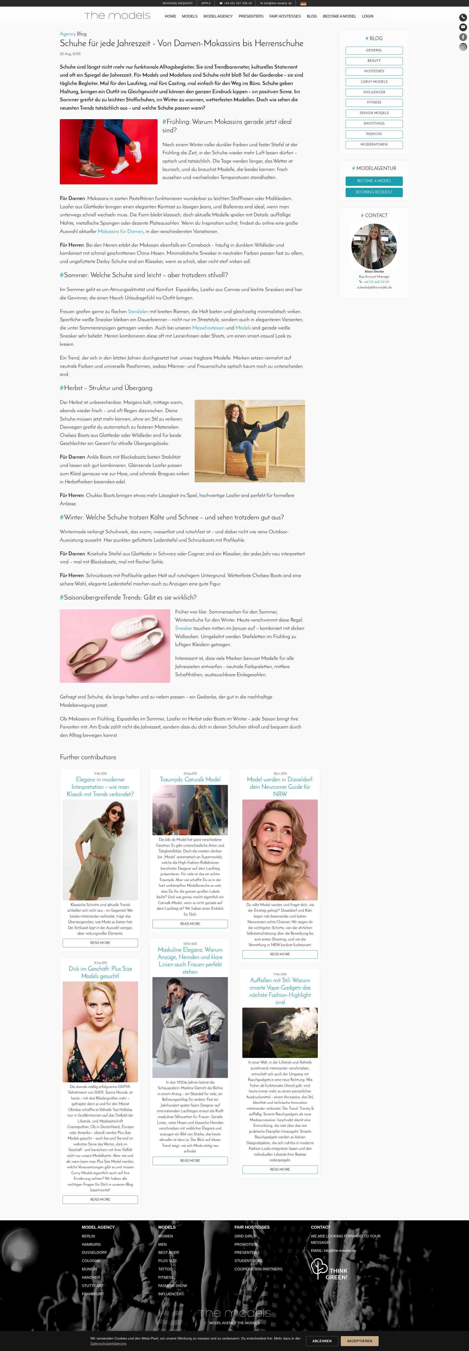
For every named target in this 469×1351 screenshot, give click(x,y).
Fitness (166, 1277)
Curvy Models (374, 82)
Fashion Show (172, 1286)
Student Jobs (248, 1261)
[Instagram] (463, 48)
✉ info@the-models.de (276, 3)
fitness (374, 102)
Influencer (374, 92)
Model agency (218, 16)
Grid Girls (245, 1236)
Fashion (374, 134)
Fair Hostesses (252, 1227)
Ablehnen (322, 1341)
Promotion (245, 1244)
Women (165, 1236)
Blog (312, 16)
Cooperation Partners (258, 1269)
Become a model (339, 16)
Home (170, 16)
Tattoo (165, 1269)
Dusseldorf (94, 1252)
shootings (374, 123)
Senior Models (374, 113)
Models (190, 16)
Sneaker (183, 628)
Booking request (178, 3)
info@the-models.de (340, 1250)
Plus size (167, 1261)
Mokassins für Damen (120, 231)
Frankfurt (93, 1294)
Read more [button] (100, 943)
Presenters (251, 16)
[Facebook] (463, 38)
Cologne (91, 1261)
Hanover (91, 1277)
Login (367, 16)
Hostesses (374, 71)
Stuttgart (93, 1286)
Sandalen (138, 312)
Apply (206, 3)
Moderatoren (374, 144)
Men (162, 1244)
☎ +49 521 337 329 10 (235, 3)
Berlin (88, 1236)
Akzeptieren (359, 1341)
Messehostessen (208, 328)
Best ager (168, 1252)
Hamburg (91, 1244)
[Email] (463, 27)
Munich (89, 1269)
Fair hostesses (285, 16)
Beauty (374, 61)
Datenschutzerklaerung (108, 1343)
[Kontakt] (463, 17)
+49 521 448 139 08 (376, 282)
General (374, 50)
